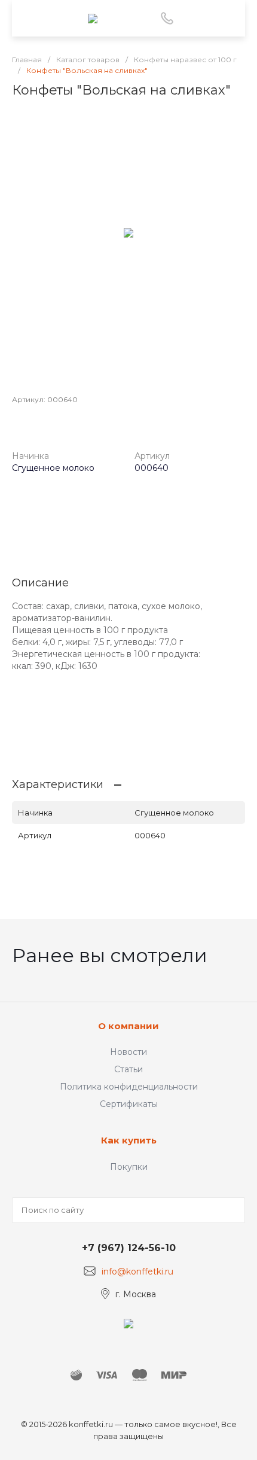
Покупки (129, 1166)
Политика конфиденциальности (129, 1086)
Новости (128, 1052)
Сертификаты (129, 1104)
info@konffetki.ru (137, 1271)
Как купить (129, 1140)
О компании (128, 1026)
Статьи (128, 1069)
